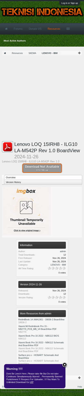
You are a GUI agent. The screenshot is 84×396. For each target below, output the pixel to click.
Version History (13, 182)
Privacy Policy (76, 391)
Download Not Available (42, 168)
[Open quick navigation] (79, 53)
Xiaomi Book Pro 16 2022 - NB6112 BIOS (38, 336)
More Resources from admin (35, 313)
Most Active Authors (15, 40)
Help (79, 386)
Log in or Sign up (69, 3)
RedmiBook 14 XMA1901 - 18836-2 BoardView (41, 319)
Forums (18, 28)
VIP (31, 382)
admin (63, 251)
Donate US (35, 28)
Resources (54, 28)
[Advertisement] (42, 99)
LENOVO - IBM (58, 265)
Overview (10, 177)
